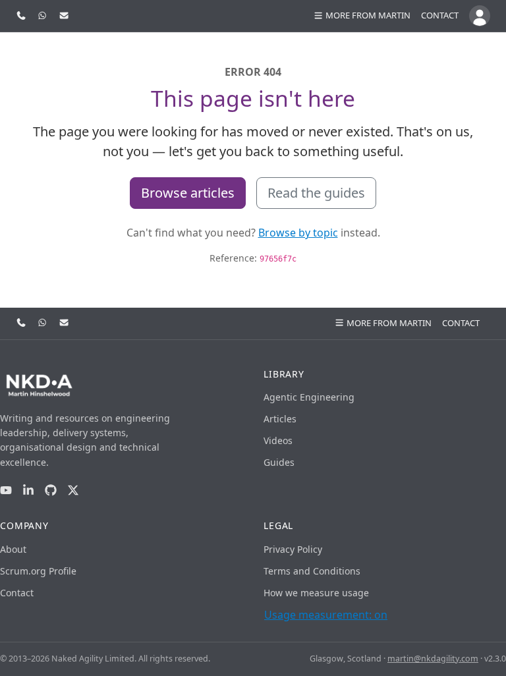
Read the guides (316, 193)
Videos (278, 440)
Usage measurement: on (325, 614)
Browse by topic (298, 232)
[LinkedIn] (28, 490)
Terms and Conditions (312, 571)
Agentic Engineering (309, 397)
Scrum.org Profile (38, 571)
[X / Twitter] (73, 490)
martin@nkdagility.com (432, 658)
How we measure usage (316, 592)
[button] (361, 15)
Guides (279, 462)
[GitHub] (51, 490)
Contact (440, 15)
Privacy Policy (293, 549)
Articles (280, 418)
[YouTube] (6, 490)
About (13, 549)
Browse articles (188, 193)
